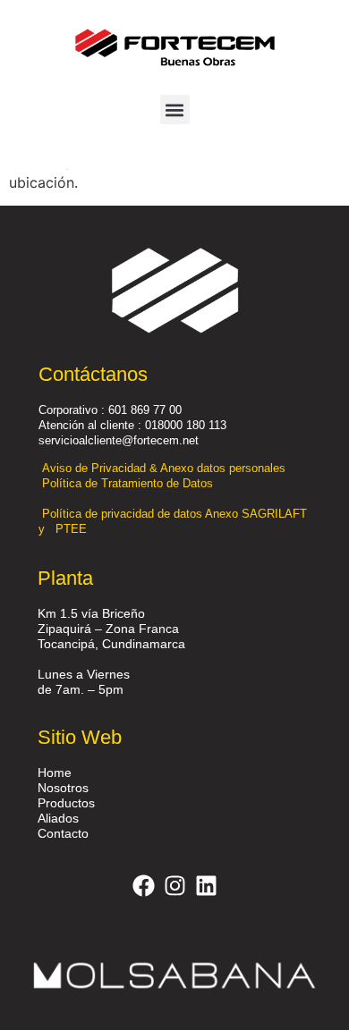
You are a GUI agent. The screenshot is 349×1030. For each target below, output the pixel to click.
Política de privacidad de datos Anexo (142, 513)
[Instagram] (174, 885)
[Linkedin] (205, 885)
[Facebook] (143, 885)
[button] (175, 109)
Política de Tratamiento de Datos (129, 483)
